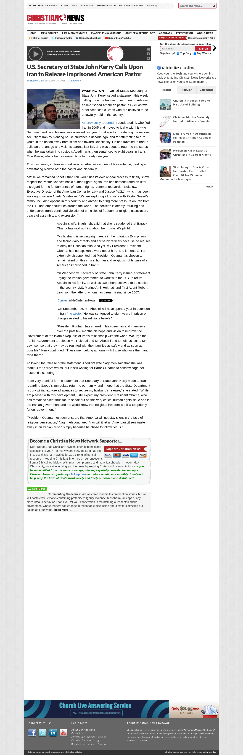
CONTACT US (68, 5)
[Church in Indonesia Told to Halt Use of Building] (165, 104)
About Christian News (83, 729)
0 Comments (74, 80)
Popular (187, 89)
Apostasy (165, 33)
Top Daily (186, 53)
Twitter (42, 732)
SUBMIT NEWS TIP (106, 5)
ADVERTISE (87, 5)
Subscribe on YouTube (119, 38)
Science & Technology (140, 33)
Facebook (32, 732)
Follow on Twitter (63, 38)
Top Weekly (204, 53)
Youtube (63, 732)
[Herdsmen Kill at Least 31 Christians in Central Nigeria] (165, 154)
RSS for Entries (40, 38)
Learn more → (198, 81)
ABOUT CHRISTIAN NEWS (41, 5)
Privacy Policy (209, 752)
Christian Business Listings (85, 740)
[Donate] (173, 38)
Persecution (184, 33)
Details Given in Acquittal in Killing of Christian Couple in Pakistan (192, 137)
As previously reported (98, 122)
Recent (166, 89)
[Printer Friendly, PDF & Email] (37, 489)
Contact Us (77, 733)
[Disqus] (89, 560)
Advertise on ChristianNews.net (88, 736)
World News (205, 33)
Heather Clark (37, 80)
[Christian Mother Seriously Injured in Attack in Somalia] (165, 121)
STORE (150, 5)
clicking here (78, 474)
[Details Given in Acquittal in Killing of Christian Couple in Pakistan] (165, 137)
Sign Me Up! (168, 53)
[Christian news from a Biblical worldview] (55, 19)
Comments (206, 89)
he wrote (74, 313)
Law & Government (74, 33)
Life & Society (49, 33)
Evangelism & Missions (106, 33)
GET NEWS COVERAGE (131, 5)
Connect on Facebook (90, 38)
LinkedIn (53, 732)
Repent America (98, 743)
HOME (32, 33)
